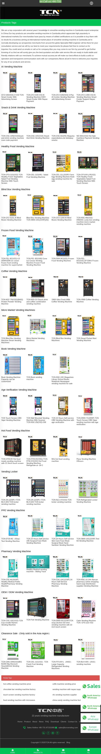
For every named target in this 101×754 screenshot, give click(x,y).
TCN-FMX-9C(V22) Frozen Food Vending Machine (63, 259)
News (41, 722)
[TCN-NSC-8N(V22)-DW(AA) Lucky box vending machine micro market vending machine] (88, 216)
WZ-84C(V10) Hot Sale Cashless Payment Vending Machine (88, 138)
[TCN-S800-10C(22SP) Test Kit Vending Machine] (88, 537)
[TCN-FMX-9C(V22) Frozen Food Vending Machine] (63, 256)
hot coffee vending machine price (17, 684)
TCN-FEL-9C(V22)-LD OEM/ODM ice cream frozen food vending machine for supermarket (11, 261)
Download (55, 722)
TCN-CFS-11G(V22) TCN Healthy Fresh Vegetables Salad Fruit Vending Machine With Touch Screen (12, 179)
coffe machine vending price (64, 684)
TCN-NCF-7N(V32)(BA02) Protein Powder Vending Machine (12, 301)
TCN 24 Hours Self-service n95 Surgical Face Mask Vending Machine (37, 541)
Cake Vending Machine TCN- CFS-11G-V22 (86, 621)
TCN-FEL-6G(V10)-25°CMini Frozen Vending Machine (87, 260)
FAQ (47, 722)
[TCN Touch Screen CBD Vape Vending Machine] (12, 416)
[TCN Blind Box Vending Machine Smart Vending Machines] (12, 336)
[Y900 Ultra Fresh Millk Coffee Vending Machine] (63, 297)
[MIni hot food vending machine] (63, 457)
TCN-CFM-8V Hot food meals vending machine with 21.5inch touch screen (12, 461)
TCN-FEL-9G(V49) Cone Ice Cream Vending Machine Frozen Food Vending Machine (36, 261)
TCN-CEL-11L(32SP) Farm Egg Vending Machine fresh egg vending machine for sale (63, 178)
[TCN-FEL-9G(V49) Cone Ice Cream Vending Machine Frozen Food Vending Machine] (37, 256)
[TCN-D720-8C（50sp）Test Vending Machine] (12, 537)
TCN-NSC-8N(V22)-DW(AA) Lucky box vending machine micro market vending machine (88, 221)
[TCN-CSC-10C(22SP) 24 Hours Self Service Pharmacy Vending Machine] (63, 577)
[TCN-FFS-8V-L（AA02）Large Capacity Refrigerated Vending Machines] (63, 660)
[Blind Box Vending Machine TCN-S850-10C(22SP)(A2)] (37, 216)
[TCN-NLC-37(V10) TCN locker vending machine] (63, 498)
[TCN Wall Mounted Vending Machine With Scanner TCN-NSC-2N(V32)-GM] (37, 416)
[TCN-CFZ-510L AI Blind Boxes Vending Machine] (12, 216)
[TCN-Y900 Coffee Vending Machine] (88, 297)
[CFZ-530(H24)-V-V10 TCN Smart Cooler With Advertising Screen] (12, 93)
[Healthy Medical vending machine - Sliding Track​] (37, 567)
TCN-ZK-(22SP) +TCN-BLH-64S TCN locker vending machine (36, 502)
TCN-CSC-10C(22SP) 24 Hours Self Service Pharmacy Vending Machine (62, 582)
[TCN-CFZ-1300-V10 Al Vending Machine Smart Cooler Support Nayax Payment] (88, 93)
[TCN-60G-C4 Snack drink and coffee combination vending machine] (37, 297)
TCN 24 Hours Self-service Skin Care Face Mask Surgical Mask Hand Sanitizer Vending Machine (63, 542)
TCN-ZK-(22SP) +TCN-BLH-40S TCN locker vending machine (11, 502)
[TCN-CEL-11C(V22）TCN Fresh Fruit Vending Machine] (37, 660)
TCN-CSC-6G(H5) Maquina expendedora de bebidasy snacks (63, 138)
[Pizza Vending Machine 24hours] (88, 457)
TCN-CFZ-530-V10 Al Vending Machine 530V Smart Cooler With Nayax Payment (36, 98)
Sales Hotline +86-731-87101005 (41, 727)
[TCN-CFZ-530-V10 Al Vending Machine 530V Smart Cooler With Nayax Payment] (37, 93)
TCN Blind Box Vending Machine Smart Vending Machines (11, 340)
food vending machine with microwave (19, 700)
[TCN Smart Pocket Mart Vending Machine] (88, 336)
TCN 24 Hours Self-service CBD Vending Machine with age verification (63, 420)
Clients (63, 722)
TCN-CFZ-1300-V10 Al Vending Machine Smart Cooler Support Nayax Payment (86, 98)
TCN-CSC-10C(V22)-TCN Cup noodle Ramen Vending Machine (12, 622)
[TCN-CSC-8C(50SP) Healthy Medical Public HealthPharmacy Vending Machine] (12, 577)
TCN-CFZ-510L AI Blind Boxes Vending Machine (11, 219)
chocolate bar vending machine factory (19, 689)
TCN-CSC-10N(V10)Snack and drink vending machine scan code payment (12, 138)
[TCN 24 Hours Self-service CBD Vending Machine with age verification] (63, 416)
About (34, 722)
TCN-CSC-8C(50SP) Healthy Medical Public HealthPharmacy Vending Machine (11, 582)
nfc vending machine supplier (64, 695)
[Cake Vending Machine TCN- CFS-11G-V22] (88, 618)
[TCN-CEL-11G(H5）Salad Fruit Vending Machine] (37, 172)
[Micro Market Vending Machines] (37, 336)
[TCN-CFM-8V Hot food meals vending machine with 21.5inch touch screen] (12, 457)
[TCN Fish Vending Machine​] (37, 618)
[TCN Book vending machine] (37, 375)
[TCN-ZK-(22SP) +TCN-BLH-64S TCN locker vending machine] (37, 498)
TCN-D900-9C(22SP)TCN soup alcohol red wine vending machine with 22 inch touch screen (62, 623)
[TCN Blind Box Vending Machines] (63, 336)
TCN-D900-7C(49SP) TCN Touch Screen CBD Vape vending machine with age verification (88, 421)
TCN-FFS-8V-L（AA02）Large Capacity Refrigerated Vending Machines (62, 665)
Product (27, 722)
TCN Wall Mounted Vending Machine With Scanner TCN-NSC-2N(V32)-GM (37, 420)
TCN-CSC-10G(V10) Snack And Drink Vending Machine (37, 137)
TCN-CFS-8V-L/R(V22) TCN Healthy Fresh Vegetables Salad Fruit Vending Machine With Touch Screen (86, 179)
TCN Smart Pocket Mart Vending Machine (86, 339)
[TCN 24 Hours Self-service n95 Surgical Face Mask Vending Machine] (37, 537)
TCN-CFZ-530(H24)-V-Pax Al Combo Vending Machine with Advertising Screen (63, 97)
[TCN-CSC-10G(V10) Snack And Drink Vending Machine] (37, 134)
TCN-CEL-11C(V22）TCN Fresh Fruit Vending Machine (37, 664)
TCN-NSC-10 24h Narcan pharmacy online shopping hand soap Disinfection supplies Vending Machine (88, 582)
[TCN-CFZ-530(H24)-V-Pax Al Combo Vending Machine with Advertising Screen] (63, 93)
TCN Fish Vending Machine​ (37, 620)
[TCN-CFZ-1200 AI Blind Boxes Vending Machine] (63, 216)
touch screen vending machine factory (19, 695)
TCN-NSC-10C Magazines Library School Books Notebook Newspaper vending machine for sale (63, 380)
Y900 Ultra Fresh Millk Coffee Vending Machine (62, 300)
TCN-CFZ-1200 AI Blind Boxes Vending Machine (62, 219)
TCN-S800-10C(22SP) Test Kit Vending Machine (88, 540)
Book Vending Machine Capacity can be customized (10, 379)
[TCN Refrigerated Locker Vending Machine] (88, 498)
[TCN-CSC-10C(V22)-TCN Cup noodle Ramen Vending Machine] (12, 618)
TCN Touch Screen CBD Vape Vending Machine (11, 419)
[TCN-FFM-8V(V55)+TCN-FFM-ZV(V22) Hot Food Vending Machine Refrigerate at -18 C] (37, 457)
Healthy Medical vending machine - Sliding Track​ (36, 570)
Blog (68, 742)
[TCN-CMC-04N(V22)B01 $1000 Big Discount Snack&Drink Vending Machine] (12, 660)
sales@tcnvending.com (68, 727)
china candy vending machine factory (67, 700)
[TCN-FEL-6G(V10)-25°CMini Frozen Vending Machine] (88, 256)
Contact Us (72, 722)
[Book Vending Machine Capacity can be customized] (12, 375)
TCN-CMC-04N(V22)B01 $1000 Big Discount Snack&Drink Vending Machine (11, 665)
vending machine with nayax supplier (67, 689)
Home (19, 722)
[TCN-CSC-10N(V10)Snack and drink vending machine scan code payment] (12, 134)
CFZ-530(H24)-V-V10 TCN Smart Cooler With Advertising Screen (12, 97)
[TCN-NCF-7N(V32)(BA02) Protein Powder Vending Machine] (12, 297)
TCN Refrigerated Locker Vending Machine (87, 501)
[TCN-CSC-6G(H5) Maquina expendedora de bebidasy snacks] (63, 134)
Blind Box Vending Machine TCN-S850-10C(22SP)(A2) (37, 219)
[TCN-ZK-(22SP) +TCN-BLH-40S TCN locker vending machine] (12, 498)
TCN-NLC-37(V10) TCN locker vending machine (61, 501)
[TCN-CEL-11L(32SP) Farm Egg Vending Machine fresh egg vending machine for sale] (63, 172)
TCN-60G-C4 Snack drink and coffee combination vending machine (37, 301)
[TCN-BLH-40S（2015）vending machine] (88, 660)
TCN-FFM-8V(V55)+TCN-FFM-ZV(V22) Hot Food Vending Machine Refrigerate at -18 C (37, 462)
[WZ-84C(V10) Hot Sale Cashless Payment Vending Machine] (88, 134)
